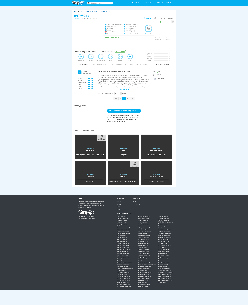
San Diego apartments (164, 235)
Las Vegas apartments (143, 241)
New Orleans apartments (144, 276)
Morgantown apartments (144, 266)
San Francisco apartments (165, 237)
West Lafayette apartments (165, 274)
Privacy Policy (92, 218)
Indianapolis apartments (144, 228)
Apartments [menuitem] (136, 3)
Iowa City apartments (143, 230)
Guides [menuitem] (148, 3)
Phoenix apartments (143, 286)
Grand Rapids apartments (124, 286)
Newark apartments (143, 270)
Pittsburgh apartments (164, 216)
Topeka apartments (163, 261)
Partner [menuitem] (169, 3)
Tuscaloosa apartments (164, 268)
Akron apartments (122, 216)
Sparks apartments (163, 247)
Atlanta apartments (122, 222)
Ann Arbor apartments (123, 218)
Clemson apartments (122, 255)
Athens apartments (122, 220)
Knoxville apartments (143, 239)
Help (118, 206)
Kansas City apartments (144, 237)
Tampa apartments (163, 257)
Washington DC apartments (165, 272)
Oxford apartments (143, 282)
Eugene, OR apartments (123, 280)
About (119, 202)
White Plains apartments (164, 276)
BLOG (134, 201)
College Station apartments (124, 259)
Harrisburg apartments (143, 220)
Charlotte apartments (122, 247)
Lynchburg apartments (143, 251)
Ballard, (77, 18)
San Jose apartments (163, 239)
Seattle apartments (163, 243)
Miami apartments (142, 259)
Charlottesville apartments (124, 249)
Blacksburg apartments (123, 231)
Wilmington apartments (164, 278)
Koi (123, 150)
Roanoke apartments (163, 228)
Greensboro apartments (144, 216)
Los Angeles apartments (144, 247)
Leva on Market (156, 177)
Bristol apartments (122, 241)
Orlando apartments (143, 280)
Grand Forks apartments (123, 284)
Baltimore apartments (123, 226)
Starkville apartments (163, 251)
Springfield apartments (164, 249)
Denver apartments (122, 270)
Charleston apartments (123, 245)
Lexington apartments (143, 245)
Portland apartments (163, 218)
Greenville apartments (143, 218)
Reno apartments (162, 224)
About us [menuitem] (159, 3)
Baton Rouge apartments (123, 228)
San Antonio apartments (164, 233)
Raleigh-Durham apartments (165, 222)
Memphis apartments (143, 257)
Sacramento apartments (164, 230)
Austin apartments (122, 224)
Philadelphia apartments (144, 284)
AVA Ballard (90, 150)
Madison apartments (143, 253)
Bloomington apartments (123, 233)
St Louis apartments (163, 253)
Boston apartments (122, 237)
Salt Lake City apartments (164, 231)
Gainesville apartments (123, 282)
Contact (119, 204)
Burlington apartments (123, 243)
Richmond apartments (164, 226)
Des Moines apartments (123, 272)
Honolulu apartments (143, 224)
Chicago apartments (122, 251)
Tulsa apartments (162, 266)
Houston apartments (143, 226)
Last (132, 98)
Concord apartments (122, 266)
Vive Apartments (156, 150)
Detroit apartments (122, 274)
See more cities (162, 282)
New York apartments (143, 278)
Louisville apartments (143, 249)
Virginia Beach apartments (165, 270)
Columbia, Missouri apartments (125, 263)
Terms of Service (82, 218)
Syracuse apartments (163, 255)
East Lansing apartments (123, 278)
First (116, 98)
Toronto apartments (163, 263)
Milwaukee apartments (144, 261)
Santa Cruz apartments (164, 241)
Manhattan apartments (144, 255)
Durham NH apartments (123, 276)
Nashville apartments (143, 268)
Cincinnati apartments (123, 253)
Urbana (123, 177)
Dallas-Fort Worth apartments (125, 268)
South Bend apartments (164, 245)
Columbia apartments (123, 261)
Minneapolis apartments (144, 263)
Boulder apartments (122, 239)
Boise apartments (121, 235)
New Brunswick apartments (145, 272)
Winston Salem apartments (165, 280)
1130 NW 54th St (105, 11)
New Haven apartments (144, 274)
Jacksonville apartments (144, 235)
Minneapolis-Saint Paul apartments (147, 264)
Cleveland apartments (123, 257)
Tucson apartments (163, 264)
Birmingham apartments (123, 230)
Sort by (157, 64)
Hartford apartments (143, 222)
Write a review (120, 51)
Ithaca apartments (142, 233)
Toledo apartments (163, 259)
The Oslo (90, 177)
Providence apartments (164, 220)
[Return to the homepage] (78, 3)
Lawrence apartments (143, 243)
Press (118, 209)
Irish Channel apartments (144, 231)
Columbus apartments (123, 264)
